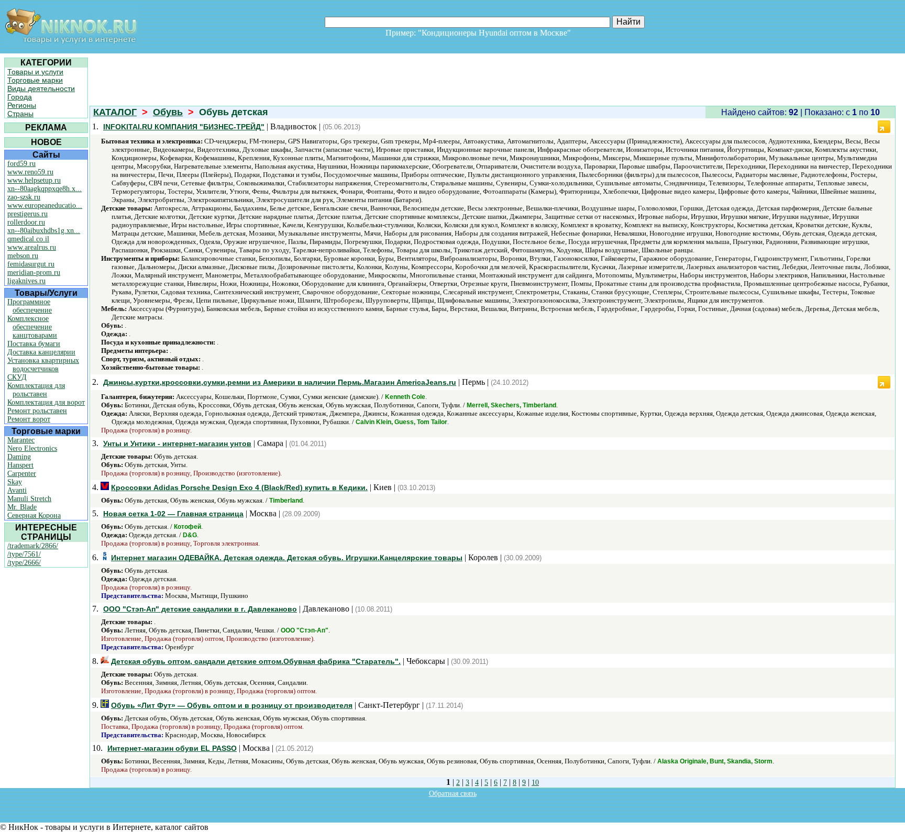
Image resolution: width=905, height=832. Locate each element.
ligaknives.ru (26, 281)
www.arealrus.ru (31, 247)
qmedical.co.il (28, 239)
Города (19, 97)
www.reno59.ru (30, 172)
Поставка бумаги (33, 344)
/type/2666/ (24, 563)
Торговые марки (35, 80)
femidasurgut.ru (30, 264)
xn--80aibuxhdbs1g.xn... (43, 231)
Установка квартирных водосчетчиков (43, 365)
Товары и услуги (35, 72)
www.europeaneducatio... (44, 205)
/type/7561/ (24, 554)
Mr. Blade (22, 507)
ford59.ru (21, 164)
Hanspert (20, 465)
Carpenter (21, 474)
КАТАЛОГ (115, 112)
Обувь (168, 112)
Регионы (21, 105)
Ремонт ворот (28, 419)
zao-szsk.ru (23, 197)
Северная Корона (34, 515)
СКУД (17, 377)
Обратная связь (453, 793)
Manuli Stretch (29, 499)
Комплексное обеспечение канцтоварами (32, 327)
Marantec (21, 440)
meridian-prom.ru (33, 272)
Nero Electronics (32, 448)
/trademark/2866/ (32, 546)
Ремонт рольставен (37, 411)
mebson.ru (22, 256)
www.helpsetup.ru (34, 180)
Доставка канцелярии (41, 352)
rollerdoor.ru (26, 222)
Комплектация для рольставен (36, 390)
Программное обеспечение (29, 306)
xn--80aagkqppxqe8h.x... (44, 189)
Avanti (17, 490)
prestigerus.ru (27, 214)
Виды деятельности (41, 88)
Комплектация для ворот (46, 402)
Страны (20, 113)
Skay (14, 482)
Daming (19, 457)
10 (535, 782)
